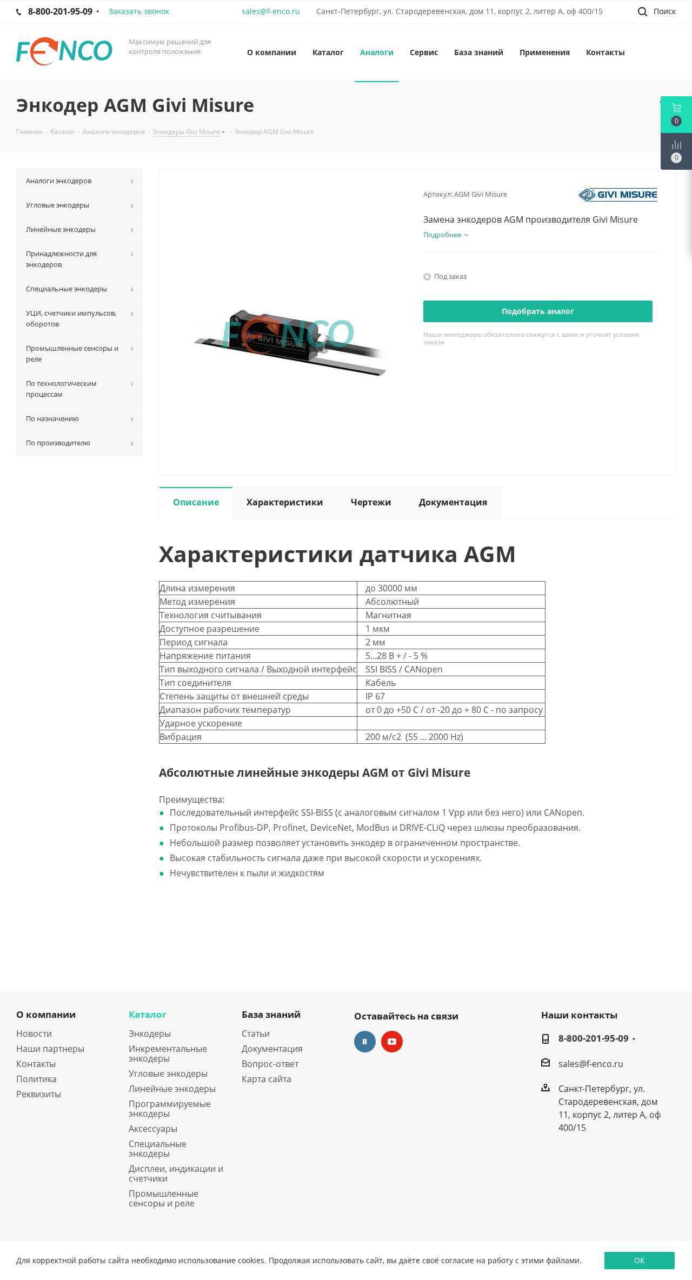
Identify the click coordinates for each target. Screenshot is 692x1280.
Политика (36, 1079)
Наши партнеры (50, 1049)
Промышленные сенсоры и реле (163, 1198)
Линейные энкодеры (172, 1089)
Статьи (256, 1033)
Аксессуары (153, 1129)
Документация (272, 1049)
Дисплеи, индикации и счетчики (176, 1173)
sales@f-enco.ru (271, 11)
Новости (34, 1033)
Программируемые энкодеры (170, 1108)
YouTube (392, 1041)
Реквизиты (38, 1094)
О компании (46, 1014)
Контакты (36, 1064)
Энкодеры (150, 1033)
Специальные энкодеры (158, 1148)
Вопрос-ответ (270, 1064)
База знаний (271, 1014)
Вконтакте (365, 1041)
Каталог (148, 1014)
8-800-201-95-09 (593, 1038)
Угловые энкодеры (168, 1073)
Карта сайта (266, 1079)
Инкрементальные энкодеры (168, 1053)
